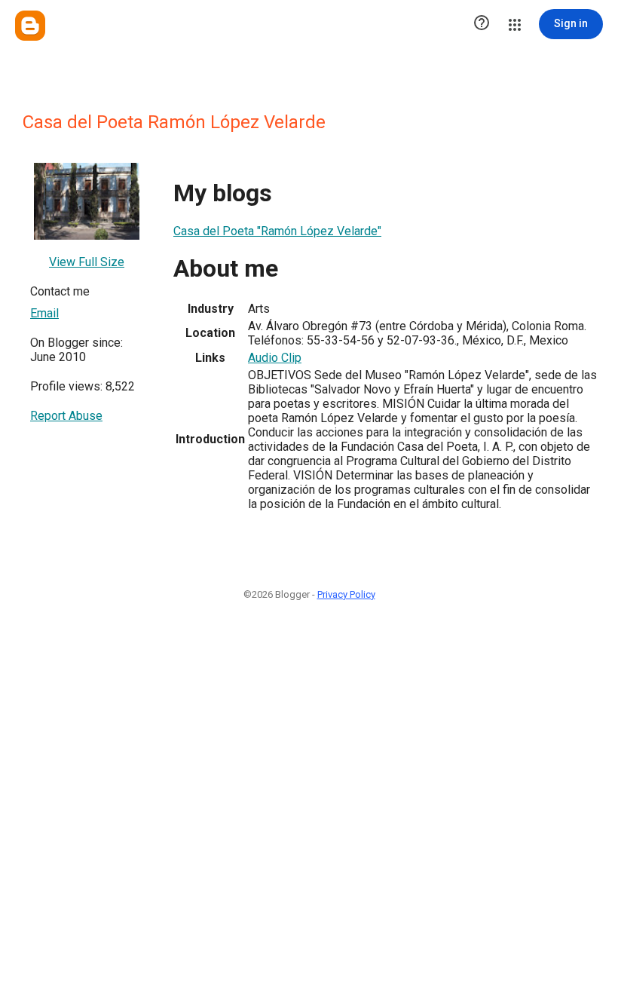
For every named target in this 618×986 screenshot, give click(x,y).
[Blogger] (30, 26)
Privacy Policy (346, 594)
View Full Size (86, 262)
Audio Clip (274, 358)
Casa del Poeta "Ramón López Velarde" (277, 231)
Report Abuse (66, 416)
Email (44, 313)
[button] (482, 24)
